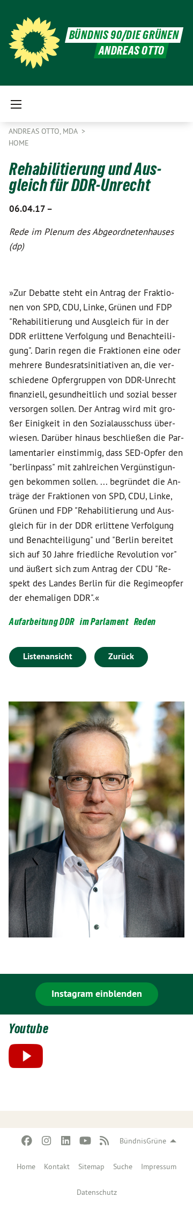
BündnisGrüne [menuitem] (143, 1141)
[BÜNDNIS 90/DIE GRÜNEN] (34, 42)
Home (26, 1166)
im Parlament (104, 621)
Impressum (158, 1166)
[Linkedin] (65, 1141)
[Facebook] (27, 1141)
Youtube (28, 1028)
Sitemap (91, 1166)
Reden (145, 621)
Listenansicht (47, 656)
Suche (122, 1166)
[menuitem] (26, 1166)
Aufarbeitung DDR (42, 621)
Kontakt (57, 1166)
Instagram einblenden (96, 993)
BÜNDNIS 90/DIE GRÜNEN (124, 35)
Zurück (121, 656)
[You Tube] (85, 1141)
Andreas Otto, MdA (44, 131)
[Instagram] (46, 1141)
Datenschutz (97, 1192)
